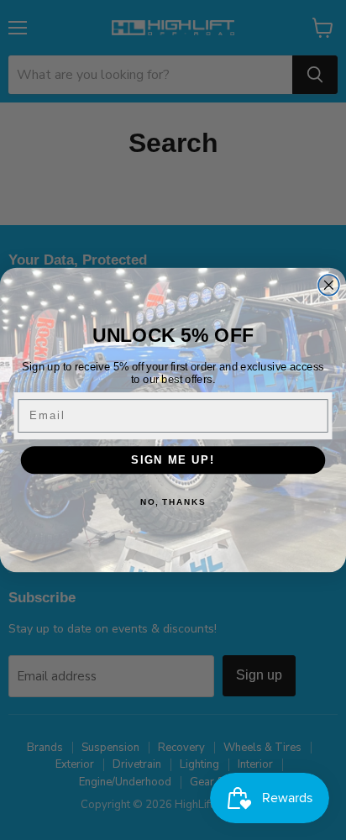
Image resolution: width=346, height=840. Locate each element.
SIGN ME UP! (173, 459)
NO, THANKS (173, 501)
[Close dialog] (328, 285)
